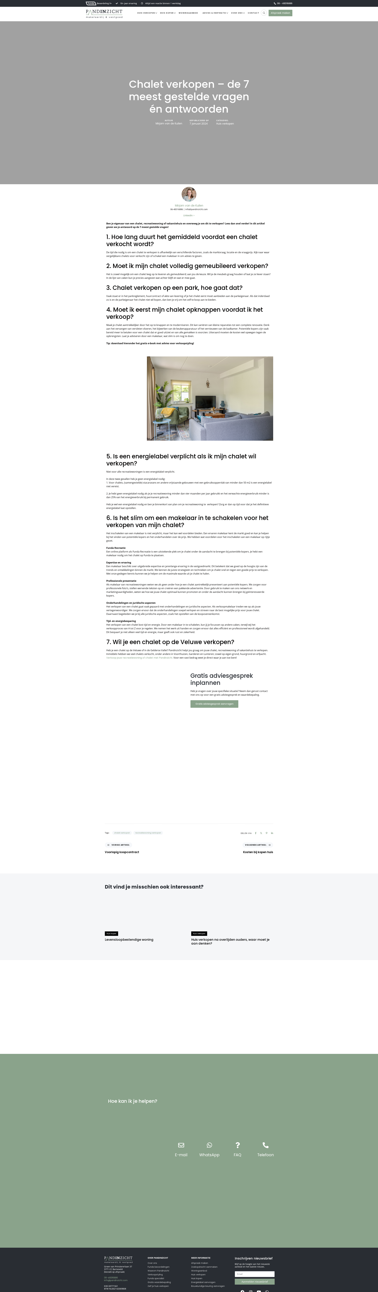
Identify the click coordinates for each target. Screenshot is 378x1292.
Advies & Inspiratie (214, 13)
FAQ (237, 1155)
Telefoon (265, 1155)
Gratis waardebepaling (159, 1282)
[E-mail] (181, 1145)
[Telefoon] (266, 1145)
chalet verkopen (122, 832)
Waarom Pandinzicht (158, 1270)
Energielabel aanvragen (203, 1282)
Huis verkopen (146, 13)
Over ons (236, 13)
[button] (264, 13)
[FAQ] (238, 1145)
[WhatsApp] (209, 1145)
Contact (253, 13)
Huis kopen (166, 13)
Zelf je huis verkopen (158, 1286)
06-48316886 (111, 1277)
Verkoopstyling (155, 1274)
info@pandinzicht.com (116, 1280)
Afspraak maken (199, 1263)
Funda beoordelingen (159, 1267)
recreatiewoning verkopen (148, 832)
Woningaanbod (188, 13)
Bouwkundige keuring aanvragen (208, 1286)
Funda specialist (156, 1278)
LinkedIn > (189, 215)
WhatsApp (209, 1155)
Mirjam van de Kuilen (169, 123)
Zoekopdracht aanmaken (204, 1267)
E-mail (181, 1155)
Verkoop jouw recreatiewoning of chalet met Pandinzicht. (139, 657)
